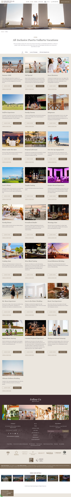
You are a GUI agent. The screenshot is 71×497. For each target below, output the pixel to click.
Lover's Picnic (6, 185)
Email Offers (9, 444)
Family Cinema (30, 112)
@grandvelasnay (35, 401)
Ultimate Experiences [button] (44, 52)
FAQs (35, 425)
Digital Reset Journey (9, 338)
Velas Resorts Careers (13, 436)
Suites (27, 1)
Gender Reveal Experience (56, 185)
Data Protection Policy (48, 444)
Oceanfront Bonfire (31, 222)
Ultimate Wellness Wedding (11, 378)
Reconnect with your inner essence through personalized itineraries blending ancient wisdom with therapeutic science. (58, 305)
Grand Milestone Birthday (56, 261)
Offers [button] (26, 52)
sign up (66, 431)
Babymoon (51, 112)
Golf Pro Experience (8, 112)
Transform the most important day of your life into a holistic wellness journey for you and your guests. (12, 383)
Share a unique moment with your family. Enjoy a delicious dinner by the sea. (12, 226)
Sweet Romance (53, 75)
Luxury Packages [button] (33, 52)
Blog (35, 423)
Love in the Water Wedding (33, 301)
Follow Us (35, 399)
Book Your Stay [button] (65, 1)
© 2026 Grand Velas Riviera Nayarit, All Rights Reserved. (35, 486)
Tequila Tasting (30, 185)
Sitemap (56, 444)
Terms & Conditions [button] (6, 89)
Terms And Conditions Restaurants (20, 444)
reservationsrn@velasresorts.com (27, 466)
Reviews (35, 435)
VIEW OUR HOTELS (35, 473)
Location (40, 1)
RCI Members (32, 444)
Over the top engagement (56, 149)
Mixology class (52, 222)
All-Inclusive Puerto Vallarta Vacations (35, 40)
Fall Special (28, 75)
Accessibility (61, 444)
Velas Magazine (35, 439)
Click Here (44, 466)
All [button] (22, 52)
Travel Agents (39, 444)
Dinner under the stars (9, 149)
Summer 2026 (6, 75)
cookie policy (8, 493)
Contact (13, 423)
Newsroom (35, 437)
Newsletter (58, 423)
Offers (31, 1)
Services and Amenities (35, 445)
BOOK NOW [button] (63, 196)
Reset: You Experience (55, 301)
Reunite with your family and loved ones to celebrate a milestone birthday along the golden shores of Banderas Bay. (58, 265)
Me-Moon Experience (9, 301)
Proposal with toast (31, 149)
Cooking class (6, 261)
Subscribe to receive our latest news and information (58, 427)
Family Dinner (6, 222)
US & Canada (11, 430)
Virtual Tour (35, 428)
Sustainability (35, 432)
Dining (35, 1)
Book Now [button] (18, 86)
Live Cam (35, 430)
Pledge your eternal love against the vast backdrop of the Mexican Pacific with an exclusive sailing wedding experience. (35, 305)
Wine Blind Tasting (31, 261)
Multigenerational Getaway (56, 338)
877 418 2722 (14, 430)
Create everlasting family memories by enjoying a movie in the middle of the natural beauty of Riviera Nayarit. (35, 117)
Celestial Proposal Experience (34, 338)
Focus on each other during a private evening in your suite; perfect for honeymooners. (12, 153)
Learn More (7, 86)
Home (2, 31)
